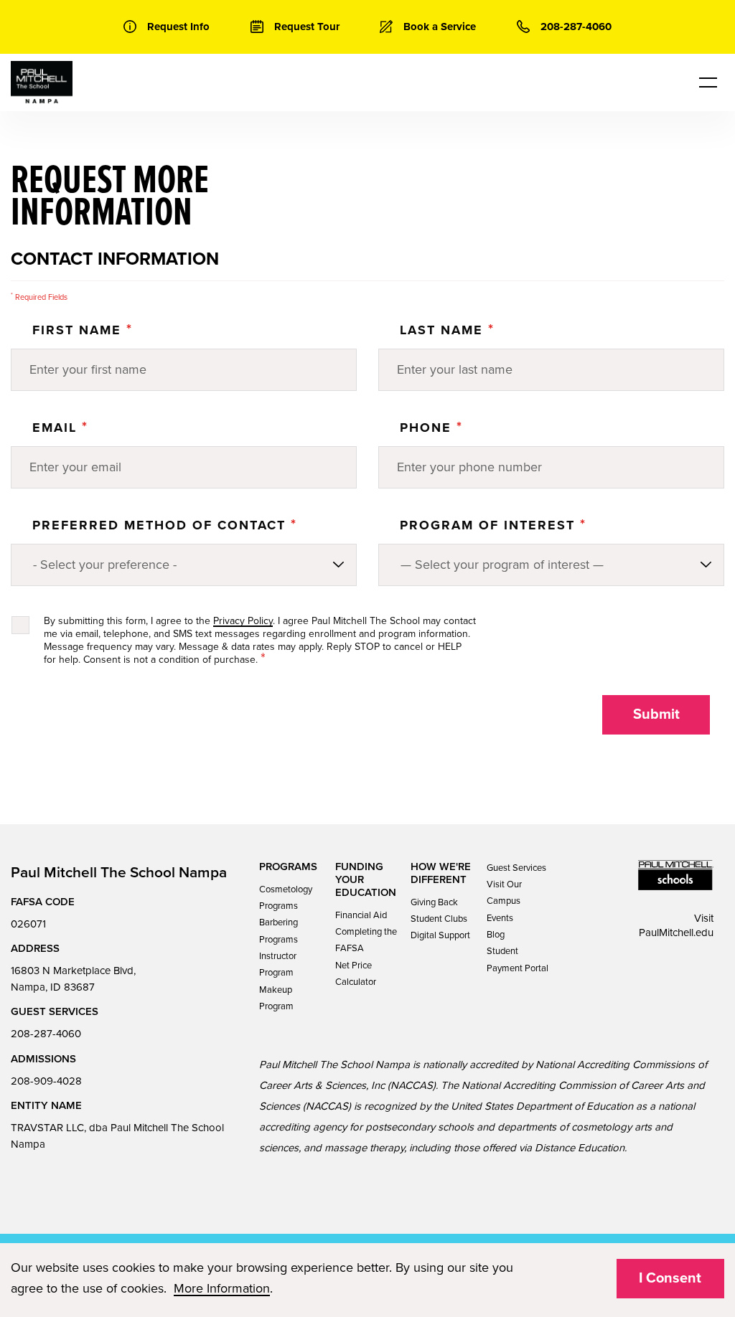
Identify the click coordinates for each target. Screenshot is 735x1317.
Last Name (447, 330)
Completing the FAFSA (366, 940)
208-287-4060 (46, 1033)
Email (60, 427)
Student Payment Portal (517, 959)
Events (500, 918)
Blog (496, 934)
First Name (82, 330)
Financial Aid (361, 915)
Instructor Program (277, 964)
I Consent (670, 1278)
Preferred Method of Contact (164, 525)
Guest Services (516, 868)
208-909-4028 (46, 1081)
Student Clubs (439, 919)
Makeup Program (276, 998)
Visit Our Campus (504, 893)
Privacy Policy (243, 621)
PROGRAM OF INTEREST (493, 525)
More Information (222, 1288)
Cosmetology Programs (285, 898)
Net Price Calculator (355, 974)
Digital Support (440, 935)
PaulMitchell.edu (676, 932)
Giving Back (434, 902)
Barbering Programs (278, 931)
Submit (656, 714)
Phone (431, 427)
